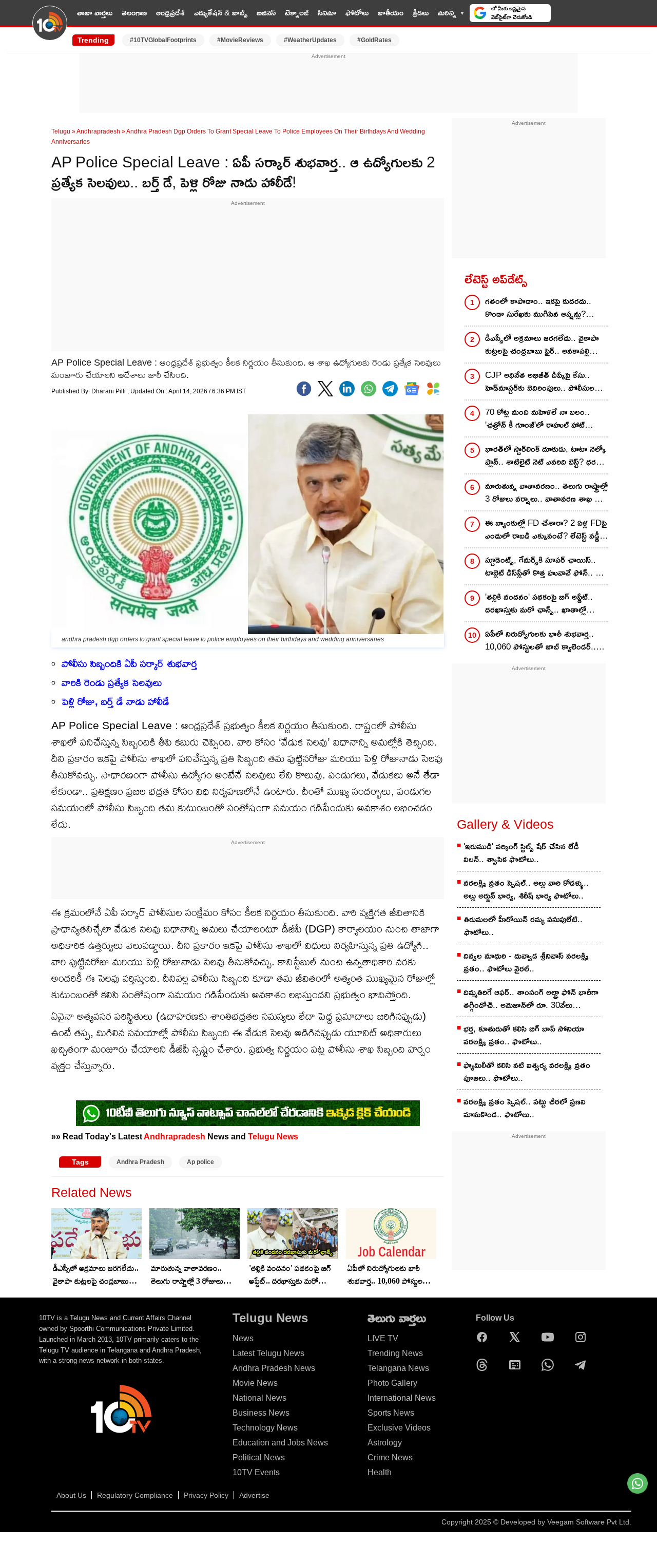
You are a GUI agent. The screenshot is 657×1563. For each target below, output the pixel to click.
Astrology (385, 1442)
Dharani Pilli (109, 391)
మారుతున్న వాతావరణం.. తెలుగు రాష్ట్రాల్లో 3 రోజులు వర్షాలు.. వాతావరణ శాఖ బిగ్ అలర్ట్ (192, 1275)
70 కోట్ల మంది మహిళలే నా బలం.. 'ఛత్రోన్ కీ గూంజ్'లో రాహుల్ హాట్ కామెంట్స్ (537, 419)
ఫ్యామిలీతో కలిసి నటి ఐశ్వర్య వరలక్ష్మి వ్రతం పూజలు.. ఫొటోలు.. (526, 1071)
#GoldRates (374, 40)
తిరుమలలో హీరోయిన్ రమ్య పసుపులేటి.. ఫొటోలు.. (523, 925)
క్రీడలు (421, 12)
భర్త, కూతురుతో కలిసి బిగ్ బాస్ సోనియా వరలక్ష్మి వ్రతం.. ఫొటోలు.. (523, 1035)
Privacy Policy (206, 1495)
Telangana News (398, 1368)
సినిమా (327, 12)
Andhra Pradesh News (274, 1368)
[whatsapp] (368, 388)
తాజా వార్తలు (94, 12)
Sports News (391, 1412)
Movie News (255, 1383)
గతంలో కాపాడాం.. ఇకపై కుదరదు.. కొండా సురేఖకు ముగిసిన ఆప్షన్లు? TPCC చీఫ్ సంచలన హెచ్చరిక (538, 308)
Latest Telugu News (268, 1353)
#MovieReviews (240, 40)
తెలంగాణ (134, 12)
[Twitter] (325, 388)
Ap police (200, 1162)
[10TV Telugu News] (50, 29)
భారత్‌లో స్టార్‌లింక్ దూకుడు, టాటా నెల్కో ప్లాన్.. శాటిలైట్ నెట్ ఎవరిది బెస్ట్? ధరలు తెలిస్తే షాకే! (545, 456)
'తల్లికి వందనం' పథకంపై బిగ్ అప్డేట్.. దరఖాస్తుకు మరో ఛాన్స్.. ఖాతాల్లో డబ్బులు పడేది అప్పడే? (291, 1275)
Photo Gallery (392, 1383)
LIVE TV (575, 13)
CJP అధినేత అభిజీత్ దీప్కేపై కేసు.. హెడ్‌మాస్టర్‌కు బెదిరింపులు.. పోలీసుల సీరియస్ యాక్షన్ (539, 382)
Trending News (395, 1353)
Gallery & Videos (505, 824)
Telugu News (273, 1136)
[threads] (484, 1365)
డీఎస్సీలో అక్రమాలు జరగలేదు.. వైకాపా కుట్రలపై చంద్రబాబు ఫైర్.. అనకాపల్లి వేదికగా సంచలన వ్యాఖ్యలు (96, 1275)
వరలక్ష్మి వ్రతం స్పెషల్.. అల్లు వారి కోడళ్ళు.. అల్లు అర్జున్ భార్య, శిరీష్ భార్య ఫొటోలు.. (526, 889)
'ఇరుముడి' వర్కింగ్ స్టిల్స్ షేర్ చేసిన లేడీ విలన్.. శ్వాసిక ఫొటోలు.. (521, 853)
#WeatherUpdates (310, 40)
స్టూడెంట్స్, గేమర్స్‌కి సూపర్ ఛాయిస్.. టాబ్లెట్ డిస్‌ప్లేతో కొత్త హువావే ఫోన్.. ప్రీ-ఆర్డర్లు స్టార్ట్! (544, 567)
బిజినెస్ (266, 12)
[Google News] (517, 1365)
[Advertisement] (328, 84)
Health (380, 1472)
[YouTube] (550, 1337)
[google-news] (411, 388)
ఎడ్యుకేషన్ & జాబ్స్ (220, 12)
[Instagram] (583, 1337)
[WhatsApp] (550, 1365)
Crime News (390, 1457)
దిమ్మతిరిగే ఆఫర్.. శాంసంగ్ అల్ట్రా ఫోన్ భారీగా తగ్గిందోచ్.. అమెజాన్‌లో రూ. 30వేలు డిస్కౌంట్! (530, 999)
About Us (71, 1495)
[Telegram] (583, 1365)
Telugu (60, 131)
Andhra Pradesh (140, 1162)
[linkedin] (347, 388)
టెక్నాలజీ (296, 12)
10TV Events (256, 1472)
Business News (261, 1412)
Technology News (265, 1427)
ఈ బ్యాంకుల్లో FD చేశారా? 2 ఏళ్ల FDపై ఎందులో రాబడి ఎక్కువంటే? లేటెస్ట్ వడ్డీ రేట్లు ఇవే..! (546, 530)
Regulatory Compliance (135, 1495)
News (243, 1338)
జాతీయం (390, 12)
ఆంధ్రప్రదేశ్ (170, 12)
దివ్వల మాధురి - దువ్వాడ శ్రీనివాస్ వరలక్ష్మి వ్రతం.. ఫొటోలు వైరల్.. (526, 962)
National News (259, 1398)
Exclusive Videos (399, 1427)
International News (402, 1398)
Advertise (254, 1495)
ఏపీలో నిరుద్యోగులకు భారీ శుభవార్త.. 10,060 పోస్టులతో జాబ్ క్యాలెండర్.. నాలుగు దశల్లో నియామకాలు (388, 1275)
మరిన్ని (447, 12)
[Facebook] (304, 388)
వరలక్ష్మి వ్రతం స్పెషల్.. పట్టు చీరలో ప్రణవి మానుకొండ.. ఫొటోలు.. (524, 1108)
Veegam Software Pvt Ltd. (589, 1522)
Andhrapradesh (98, 131)
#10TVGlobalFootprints (163, 40)
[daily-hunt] (433, 388)
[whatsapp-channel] (248, 1113)
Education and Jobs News (280, 1442)
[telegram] (390, 388)
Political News (259, 1457)
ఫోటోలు (357, 12)
